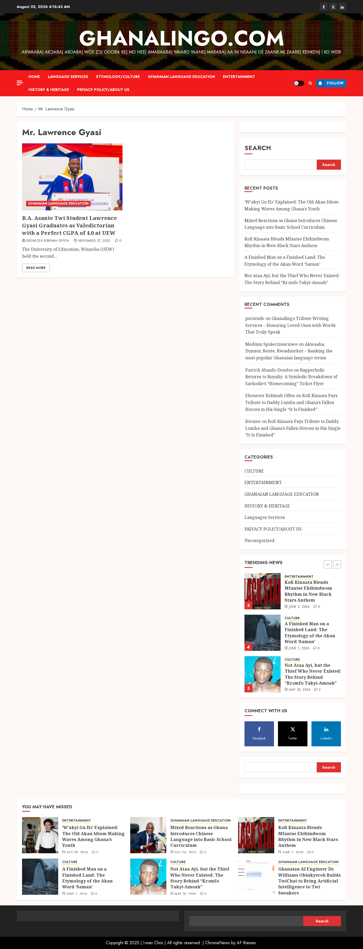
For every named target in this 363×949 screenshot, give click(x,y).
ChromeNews (217, 943)
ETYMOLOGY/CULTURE (118, 76)
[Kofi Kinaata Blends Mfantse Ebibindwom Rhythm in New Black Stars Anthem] (262, 591)
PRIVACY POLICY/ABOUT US (103, 89)
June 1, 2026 (299, 648)
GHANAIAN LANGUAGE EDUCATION (181, 76)
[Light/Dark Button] (299, 83)
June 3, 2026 (299, 607)
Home (34, 76)
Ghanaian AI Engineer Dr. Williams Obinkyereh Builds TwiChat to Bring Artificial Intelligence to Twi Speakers (309, 881)
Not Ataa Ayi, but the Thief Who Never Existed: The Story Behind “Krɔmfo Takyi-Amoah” (313, 674)
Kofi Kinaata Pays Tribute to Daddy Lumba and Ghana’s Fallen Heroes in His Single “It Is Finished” (291, 402)
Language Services (68, 76)
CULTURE (254, 471)
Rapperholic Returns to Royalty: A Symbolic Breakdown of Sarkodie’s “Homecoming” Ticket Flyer (291, 376)
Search (257, 147)
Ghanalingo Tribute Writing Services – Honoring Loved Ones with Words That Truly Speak (290, 325)
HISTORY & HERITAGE (48, 89)
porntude (254, 318)
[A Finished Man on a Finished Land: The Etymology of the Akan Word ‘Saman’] (262, 633)
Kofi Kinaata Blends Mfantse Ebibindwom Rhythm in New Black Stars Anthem (286, 242)
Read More (35, 267)
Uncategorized (259, 540)
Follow (335, 83)
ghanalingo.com (181, 38)
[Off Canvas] (20, 83)
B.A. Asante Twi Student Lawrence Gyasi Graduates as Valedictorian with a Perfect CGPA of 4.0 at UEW (69, 225)
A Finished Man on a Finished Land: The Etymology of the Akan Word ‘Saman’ (310, 632)
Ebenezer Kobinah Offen (47, 241)
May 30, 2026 (299, 690)
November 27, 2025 (94, 241)
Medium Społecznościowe (271, 344)
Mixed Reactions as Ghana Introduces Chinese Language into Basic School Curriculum (200, 836)
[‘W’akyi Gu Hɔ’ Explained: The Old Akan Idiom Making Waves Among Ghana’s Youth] (40, 835)
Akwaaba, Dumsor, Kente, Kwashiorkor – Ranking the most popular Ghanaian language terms (288, 351)
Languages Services (264, 517)
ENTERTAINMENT (239, 76)
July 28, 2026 (77, 853)
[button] (310, 83)
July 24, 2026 (185, 853)
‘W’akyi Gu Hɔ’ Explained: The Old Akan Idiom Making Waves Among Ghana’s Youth (93, 836)
